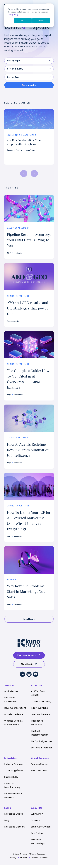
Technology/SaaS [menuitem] (13, 770)
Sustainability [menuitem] (11, 777)
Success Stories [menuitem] (39, 764)
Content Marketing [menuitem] (41, 701)
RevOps (11, 579)
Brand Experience (18, 364)
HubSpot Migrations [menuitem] (41, 741)
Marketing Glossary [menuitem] (14, 826)
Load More (29, 619)
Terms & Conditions (39, 857)
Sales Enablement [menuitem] (40, 714)
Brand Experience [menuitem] (13, 714)
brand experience (18, 296)
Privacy (13, 857)
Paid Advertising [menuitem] (39, 707)
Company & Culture (20, 140)
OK (22, 21)
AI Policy (23, 857)
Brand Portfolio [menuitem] (39, 770)
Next (34, 173)
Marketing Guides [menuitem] (13, 813)
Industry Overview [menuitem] (13, 764)
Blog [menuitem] (6, 820)
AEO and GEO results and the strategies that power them (27, 308)
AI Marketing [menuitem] (11, 691)
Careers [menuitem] (35, 820)
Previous (23, 173)
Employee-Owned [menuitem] (40, 826)
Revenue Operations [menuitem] (15, 707)
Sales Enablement (18, 228)
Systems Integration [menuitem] (41, 747)
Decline (41, 21)
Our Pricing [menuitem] (37, 833)
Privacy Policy (13, 15)
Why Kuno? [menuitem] (37, 813)
